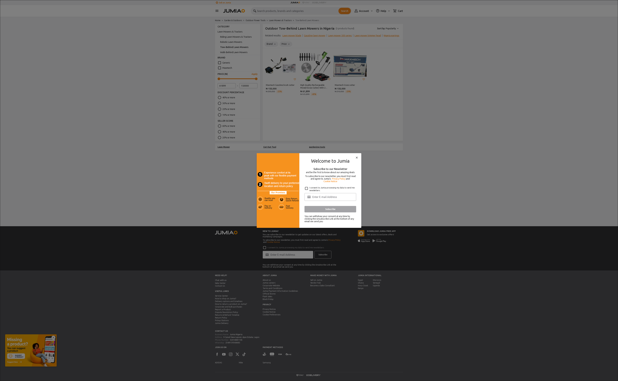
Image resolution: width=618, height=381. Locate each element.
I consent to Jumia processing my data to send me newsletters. (332, 189)
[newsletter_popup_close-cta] (357, 157)
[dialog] (309, 190)
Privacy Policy (339, 178)
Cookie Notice (330, 181)
